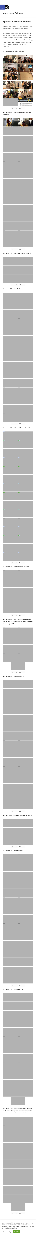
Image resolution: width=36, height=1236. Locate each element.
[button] (2, 7)
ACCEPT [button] (16, 1231)
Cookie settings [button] (7, 1232)
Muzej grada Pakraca (13, 13)
